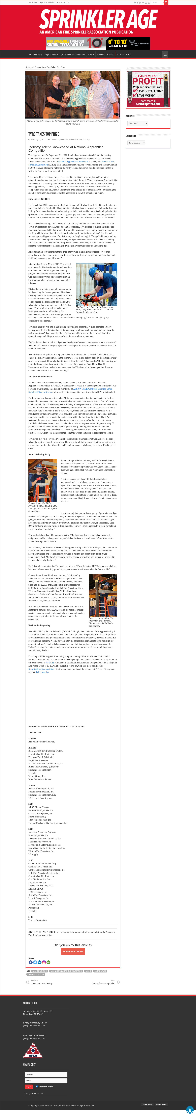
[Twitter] (35, 962)
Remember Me (45, 1087)
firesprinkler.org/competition (41, 669)
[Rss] (135, 2)
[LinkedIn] (140, 2)
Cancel (91, 54)
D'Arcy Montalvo (31, 1023)
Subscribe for (73, 951)
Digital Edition (51, 54)
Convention (40, 67)
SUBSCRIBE (125, 54)
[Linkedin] (39, 962)
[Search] (166, 2)
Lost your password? (34, 1093)
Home (34, 2)
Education (64, 140)
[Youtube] (146, 2)
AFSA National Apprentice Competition (66, 971)
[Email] (48, 962)
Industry (86, 140)
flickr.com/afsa (42, 672)
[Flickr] (143, 2)
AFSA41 (50, 662)
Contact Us (64, 2)
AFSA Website (48, 2)
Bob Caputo (29, 1036)
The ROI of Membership (42, 982)
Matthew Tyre (100, 971)
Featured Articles (75, 140)
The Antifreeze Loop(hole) (103, 982)
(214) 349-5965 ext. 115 (34, 1025)
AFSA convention (40, 971)
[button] (190, 1110)
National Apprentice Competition (73, 161)
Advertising (37, 54)
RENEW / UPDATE (105, 54)
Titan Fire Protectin (36, 974)
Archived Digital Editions (74, 54)
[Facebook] (138, 2)
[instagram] (149, 2)
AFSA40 (88, 971)
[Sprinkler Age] (98, 21)
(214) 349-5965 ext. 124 (34, 1038)
